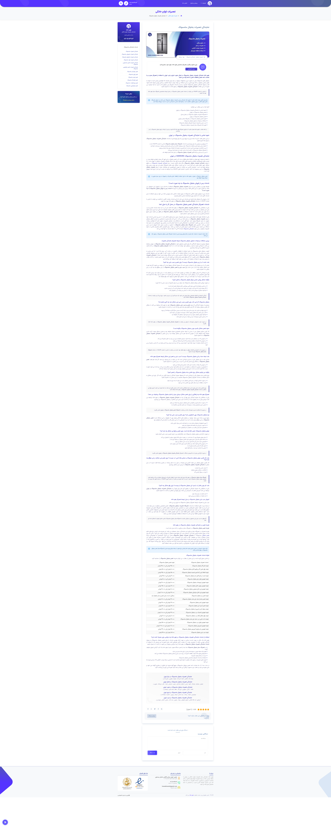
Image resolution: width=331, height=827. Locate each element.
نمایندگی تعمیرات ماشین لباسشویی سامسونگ (130, 63)
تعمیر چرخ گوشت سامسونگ (132, 83)
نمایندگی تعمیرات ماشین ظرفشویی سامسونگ (130, 68)
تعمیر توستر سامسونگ (133, 77)
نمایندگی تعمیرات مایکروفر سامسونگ (130, 57)
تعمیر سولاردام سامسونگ (132, 71)
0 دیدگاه (181, 57)
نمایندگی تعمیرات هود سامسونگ (131, 60)
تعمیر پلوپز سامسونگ (133, 74)
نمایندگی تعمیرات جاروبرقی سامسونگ (130, 54)
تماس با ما (184, 3)
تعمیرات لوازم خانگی (172, 16)
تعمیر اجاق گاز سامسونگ (132, 80)
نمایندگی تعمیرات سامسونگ (159, 163)
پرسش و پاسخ (194, 3)
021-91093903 (129, 38)
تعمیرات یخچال (199, 57)
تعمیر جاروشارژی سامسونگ (132, 86)
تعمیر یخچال (205, 535)
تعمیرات (204, 3)
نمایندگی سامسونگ (190, 57)
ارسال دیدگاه (152, 716)
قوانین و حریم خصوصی (124, 795)
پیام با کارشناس (191, 69)
